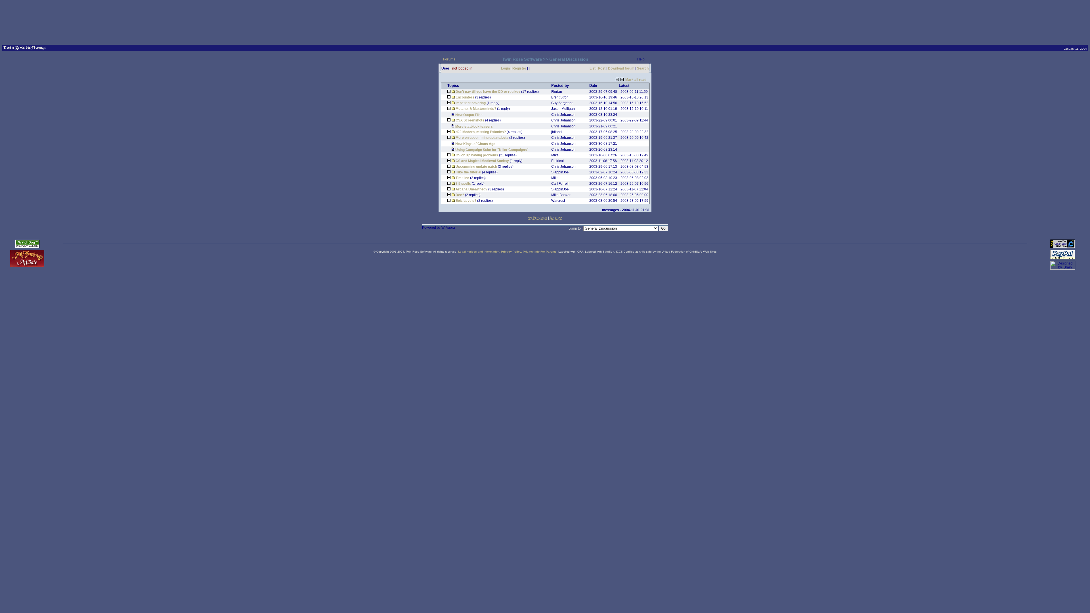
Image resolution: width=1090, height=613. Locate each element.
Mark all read (635, 80)
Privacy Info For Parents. (540, 251)
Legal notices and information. (479, 251)
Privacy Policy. (511, 251)
